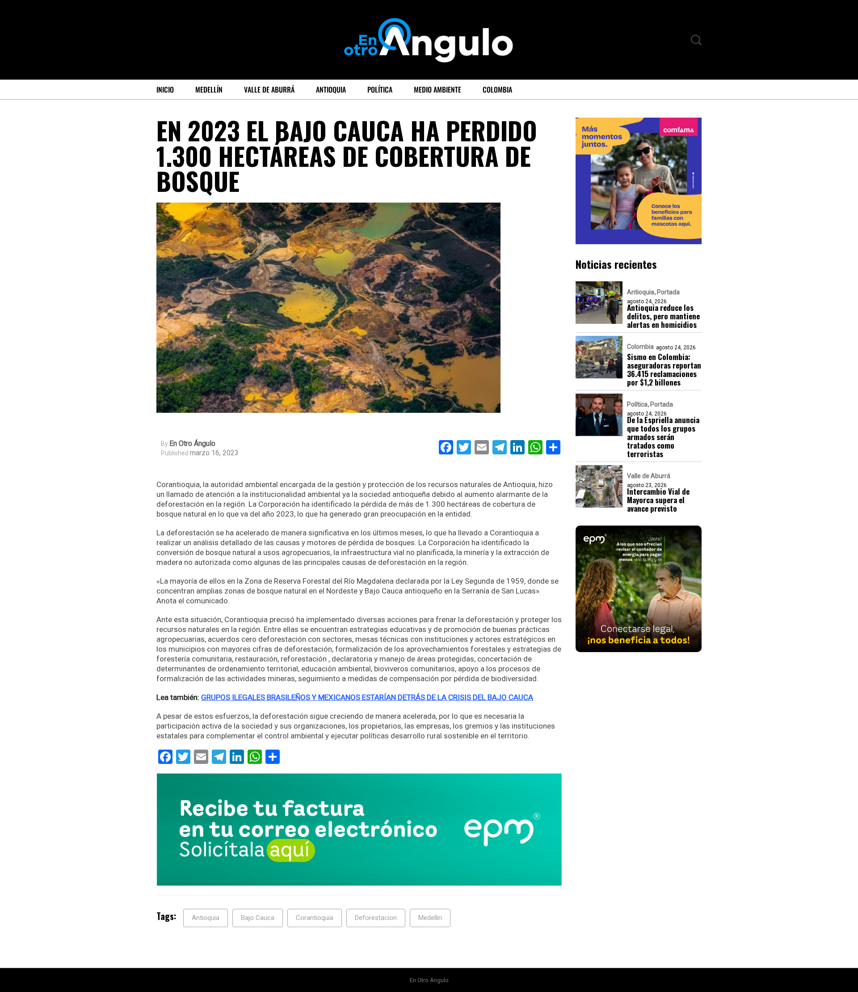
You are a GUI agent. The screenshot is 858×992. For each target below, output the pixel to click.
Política (379, 89)
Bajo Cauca (257, 918)
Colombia (497, 89)
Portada (668, 291)
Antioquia (331, 89)
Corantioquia (314, 918)
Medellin (430, 918)
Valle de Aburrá (269, 89)
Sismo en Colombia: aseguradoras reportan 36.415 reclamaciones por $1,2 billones (664, 369)
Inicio (165, 89)
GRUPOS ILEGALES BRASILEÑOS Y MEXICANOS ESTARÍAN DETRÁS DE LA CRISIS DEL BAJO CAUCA (367, 697)
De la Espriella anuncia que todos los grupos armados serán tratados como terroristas (663, 436)
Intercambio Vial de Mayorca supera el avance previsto (658, 499)
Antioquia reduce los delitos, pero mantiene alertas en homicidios (663, 315)
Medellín (209, 89)
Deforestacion (376, 918)
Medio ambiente (437, 89)
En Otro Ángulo (192, 444)
